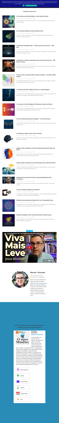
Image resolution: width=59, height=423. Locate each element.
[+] (8, 21)
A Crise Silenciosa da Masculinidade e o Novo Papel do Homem (32, 16)
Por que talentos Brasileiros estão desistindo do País (29, 31)
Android (22, 387)
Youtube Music (24, 393)
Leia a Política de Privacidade (31, 5)
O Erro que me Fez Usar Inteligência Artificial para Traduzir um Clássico (34, 104)
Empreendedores (42, 285)
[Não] (57, 3)
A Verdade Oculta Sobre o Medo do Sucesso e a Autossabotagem (32, 89)
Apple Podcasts (24, 369)
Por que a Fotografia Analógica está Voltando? (28, 189)
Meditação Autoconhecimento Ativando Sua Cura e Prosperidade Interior (34, 200)
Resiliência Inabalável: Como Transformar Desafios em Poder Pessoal (33, 215)
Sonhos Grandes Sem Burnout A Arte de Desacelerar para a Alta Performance (36, 163)
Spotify (22, 375)
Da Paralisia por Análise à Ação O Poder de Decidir (29, 133)
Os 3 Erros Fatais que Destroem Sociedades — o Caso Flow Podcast (33, 119)
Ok (23, 5)
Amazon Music (24, 381)
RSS (21, 399)
